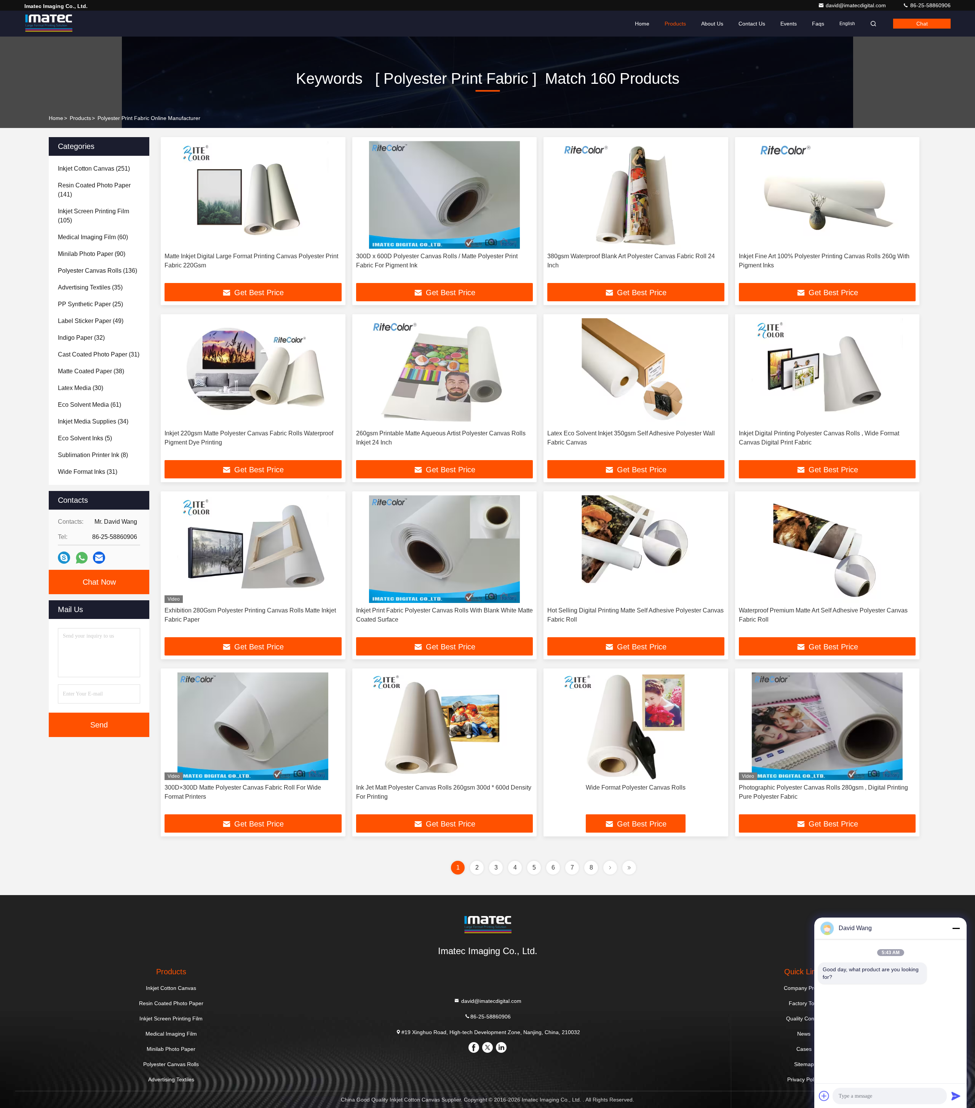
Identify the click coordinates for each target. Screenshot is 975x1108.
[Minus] (956, 928)
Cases (804, 1049)
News (803, 1034)
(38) (91, 371)
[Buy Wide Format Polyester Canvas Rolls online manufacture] (635, 726)
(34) (93, 421)
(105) (93, 216)
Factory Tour (804, 1003)
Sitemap (804, 1064)
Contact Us (751, 24)
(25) (90, 304)
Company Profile (804, 988)
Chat (922, 24)
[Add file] (824, 1095)
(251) (94, 168)
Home (642, 24)
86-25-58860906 (930, 5)
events (788, 24)
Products (675, 24)
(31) (98, 354)
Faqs (818, 24)
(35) (90, 287)
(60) (93, 237)
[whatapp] (82, 558)
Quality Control (804, 1018)
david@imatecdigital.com (856, 5)
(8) (93, 455)
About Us (712, 24)
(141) (94, 190)
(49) (90, 321)
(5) (85, 438)
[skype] (64, 558)
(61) (89, 404)
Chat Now (99, 582)
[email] (99, 558)
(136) (97, 270)
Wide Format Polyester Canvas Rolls (636, 787)
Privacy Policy (803, 1079)
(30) (80, 388)
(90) (91, 254)
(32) (81, 337)
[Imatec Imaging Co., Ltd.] (48, 23)
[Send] (956, 1095)
